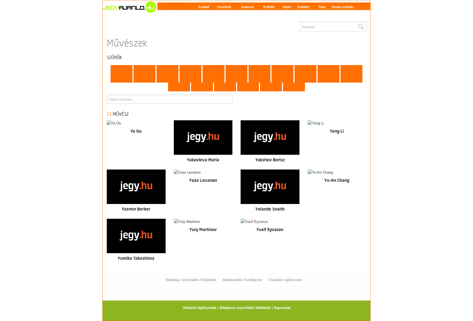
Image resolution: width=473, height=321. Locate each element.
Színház (303, 7)
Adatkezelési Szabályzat (242, 280)
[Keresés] (361, 27)
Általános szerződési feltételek (245, 308)
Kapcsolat (282, 308)
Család (203, 7)
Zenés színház (343, 7)
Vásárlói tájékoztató (199, 308)
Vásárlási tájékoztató (285, 280)
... (294, 86)
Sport (286, 7)
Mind (121, 69)
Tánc (322, 7)
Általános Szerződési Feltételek (191, 280)
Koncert (247, 7)
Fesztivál (224, 7)
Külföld (268, 7)
